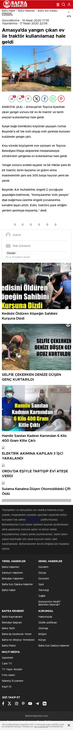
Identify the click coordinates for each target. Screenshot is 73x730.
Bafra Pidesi (9, 645)
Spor (41, 584)
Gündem (43, 567)
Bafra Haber (9, 590)
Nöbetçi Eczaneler (12, 681)
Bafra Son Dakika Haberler (17, 584)
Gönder (11, 253)
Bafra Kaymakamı (12, 617)
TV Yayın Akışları (12, 669)
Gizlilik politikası (47, 622)
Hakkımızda (45, 617)
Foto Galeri (8, 675)
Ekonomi (43, 578)
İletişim (42, 634)
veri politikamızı (41, 727)
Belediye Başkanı (12, 622)
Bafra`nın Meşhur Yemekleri (18, 640)
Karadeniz (7, 15)
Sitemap (43, 628)
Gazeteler (7, 658)
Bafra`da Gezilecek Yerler (17, 634)
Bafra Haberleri (10, 567)
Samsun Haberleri (12, 573)
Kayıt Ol (6, 686)
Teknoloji (43, 590)
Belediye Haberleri (12, 578)
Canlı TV (7, 663)
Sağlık (41, 596)
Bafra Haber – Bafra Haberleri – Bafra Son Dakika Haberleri (29, 12)
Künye (42, 640)
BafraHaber (33, 520)
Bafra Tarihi (8, 628)
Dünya (42, 573)
